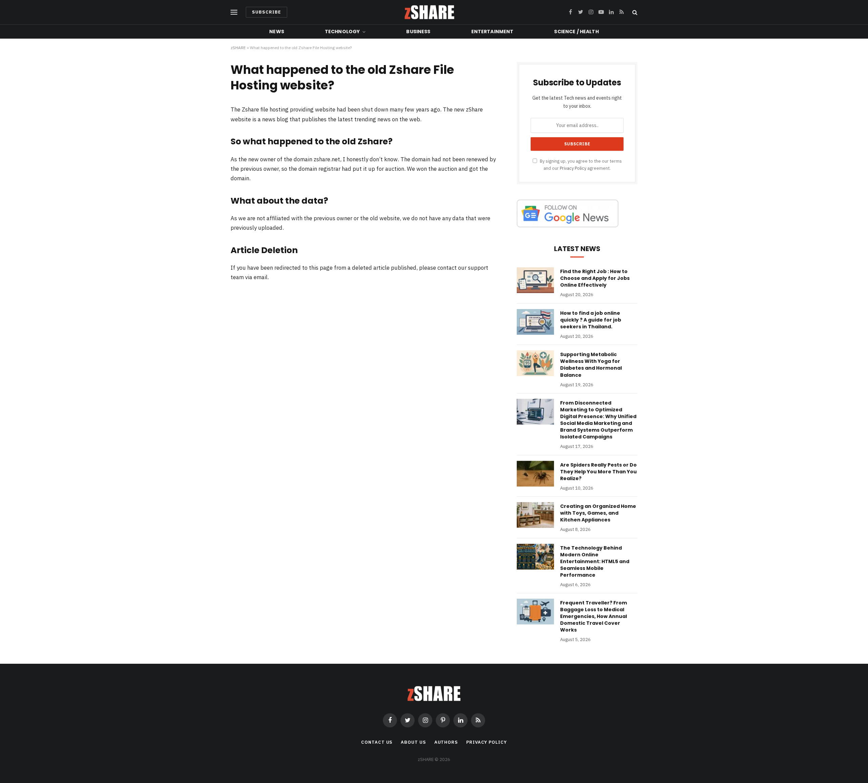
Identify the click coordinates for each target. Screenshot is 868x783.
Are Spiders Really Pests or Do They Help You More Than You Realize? (598, 471)
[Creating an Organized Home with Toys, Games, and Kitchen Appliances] (535, 515)
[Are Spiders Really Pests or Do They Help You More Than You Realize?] (535, 474)
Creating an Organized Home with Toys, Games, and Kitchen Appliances (598, 513)
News (276, 31)
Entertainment (492, 31)
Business (418, 31)
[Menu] (234, 12)
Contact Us (376, 742)
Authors (446, 742)
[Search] (634, 12)
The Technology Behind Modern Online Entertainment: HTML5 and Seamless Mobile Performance (594, 561)
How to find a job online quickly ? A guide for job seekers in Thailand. (590, 320)
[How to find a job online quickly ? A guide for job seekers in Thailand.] (535, 322)
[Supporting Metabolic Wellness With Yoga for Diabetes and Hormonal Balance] (535, 363)
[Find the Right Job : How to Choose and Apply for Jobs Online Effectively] (535, 280)
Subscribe (266, 12)
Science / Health (576, 31)
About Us (413, 742)
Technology (342, 31)
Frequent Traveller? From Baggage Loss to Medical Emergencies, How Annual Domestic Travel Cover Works (593, 616)
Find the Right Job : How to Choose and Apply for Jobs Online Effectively (595, 278)
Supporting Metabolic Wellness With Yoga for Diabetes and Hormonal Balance (591, 364)
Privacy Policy (573, 168)
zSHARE (238, 47)
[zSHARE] (429, 12)
